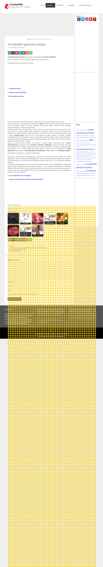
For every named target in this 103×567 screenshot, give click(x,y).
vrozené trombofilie (49, 57)
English (53, 334)
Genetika (49, 5)
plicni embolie (93, 153)
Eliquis (88, 135)
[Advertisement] (39, 24)
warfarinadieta (79, 175)
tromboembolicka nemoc (80, 159)
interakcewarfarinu (79, 142)
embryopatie (92, 135)
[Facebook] (79, 19)
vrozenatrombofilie (85, 173)
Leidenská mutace (15, 88)
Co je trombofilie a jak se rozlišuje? (20, 175)
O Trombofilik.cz (39, 334)
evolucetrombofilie (79, 137)
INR (91, 140)
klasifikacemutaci (87, 142)
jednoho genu (19, 135)
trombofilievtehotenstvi (80, 164)
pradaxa (77, 157)
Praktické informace (85, 5)
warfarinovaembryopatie (86, 175)
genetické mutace (87, 137)
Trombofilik (16, 4)
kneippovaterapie (79, 144)
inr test (94, 140)
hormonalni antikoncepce (84, 140)
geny (95, 137)
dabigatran (78, 135)
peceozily (88, 153)
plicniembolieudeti (79, 155)
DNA (41, 123)
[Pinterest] (94, 19)
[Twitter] (83, 19)
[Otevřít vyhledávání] (96, 5)
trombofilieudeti (79, 161)
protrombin (95, 157)
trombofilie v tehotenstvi (87, 161)
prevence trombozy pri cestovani (86, 157)
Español (58, 334)
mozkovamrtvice (84, 149)
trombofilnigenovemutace (81, 171)
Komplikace (71, 5)
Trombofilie (60, 5)
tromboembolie (89, 159)
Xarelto (93, 175)
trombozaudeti (79, 173)
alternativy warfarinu (80, 130)
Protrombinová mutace (16, 96)
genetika (92, 137)
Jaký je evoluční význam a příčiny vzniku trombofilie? (26, 179)
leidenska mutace (86, 144)
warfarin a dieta (93, 173)
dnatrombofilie (83, 135)
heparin (77, 140)
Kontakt (48, 334)
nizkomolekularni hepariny (81, 153)
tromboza (91, 170)
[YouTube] (90, 19)
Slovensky (65, 334)
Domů (42, 5)
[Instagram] (86, 19)
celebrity (86, 130)
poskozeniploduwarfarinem (89, 155)
